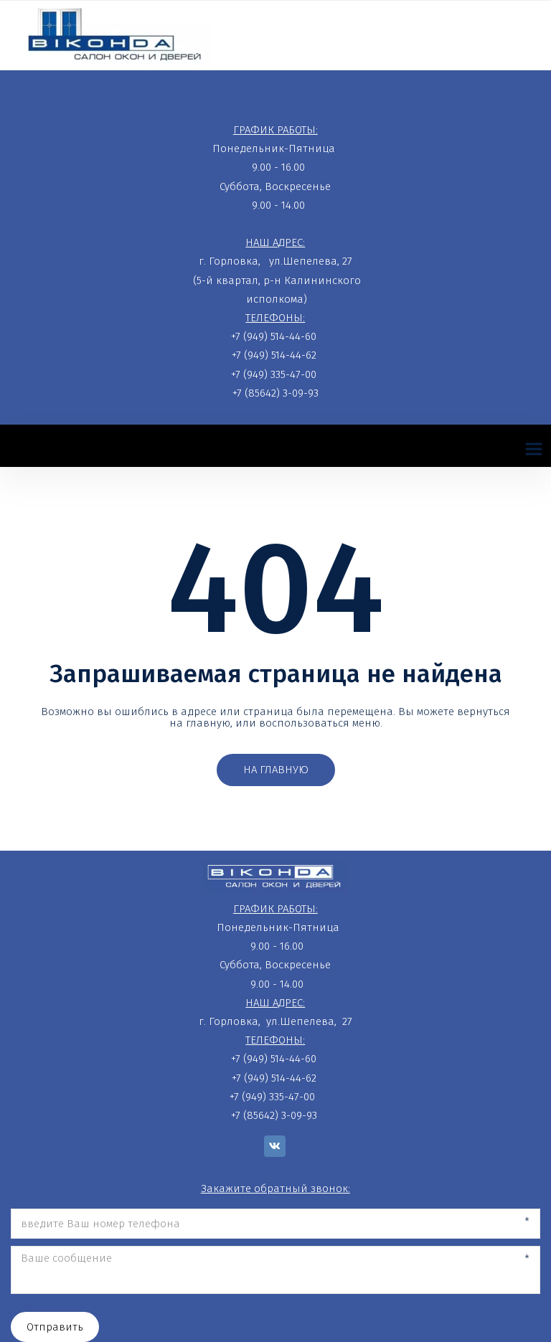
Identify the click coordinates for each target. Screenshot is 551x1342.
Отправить (55, 1326)
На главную (276, 769)
